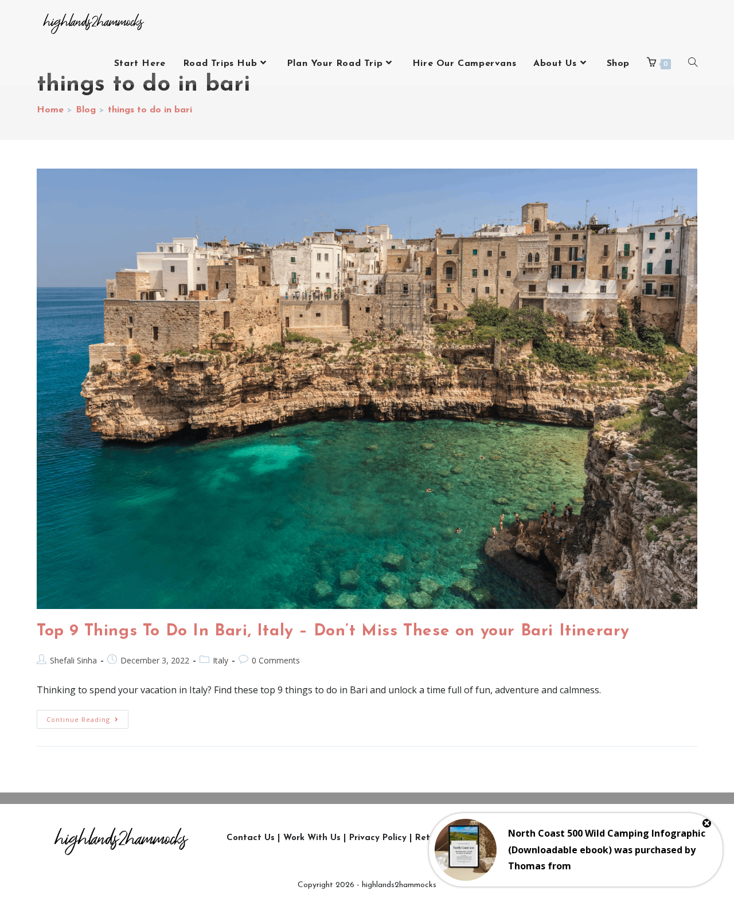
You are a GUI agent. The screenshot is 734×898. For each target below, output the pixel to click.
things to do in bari (150, 110)
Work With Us (312, 838)
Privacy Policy (378, 838)
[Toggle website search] (693, 63)
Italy (220, 660)
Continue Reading (87, 717)
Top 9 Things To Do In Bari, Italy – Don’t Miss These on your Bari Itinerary (333, 631)
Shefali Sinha (73, 660)
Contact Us (251, 838)
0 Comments (276, 660)
